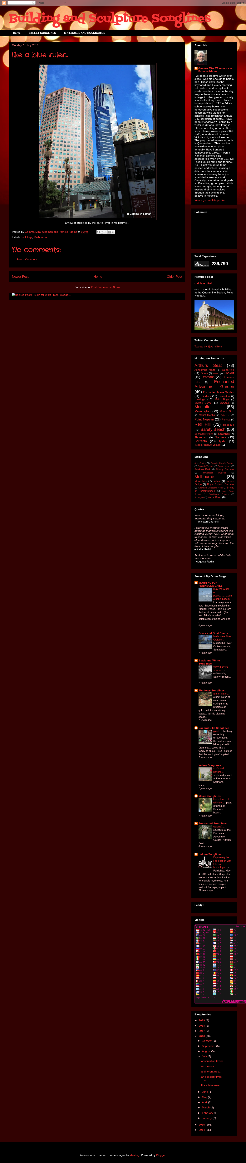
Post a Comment (27, 259)
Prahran (217, 481)
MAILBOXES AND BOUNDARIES (84, 32)
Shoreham (200, 437)
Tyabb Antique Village (207, 444)
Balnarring (228, 369)
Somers (220, 437)
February (208, 1112)
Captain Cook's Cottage (222, 463)
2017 (202, 1030)
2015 (202, 1124)
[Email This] (98, 232)
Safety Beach (213, 429)
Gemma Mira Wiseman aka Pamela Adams (215, 70)
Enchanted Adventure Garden (214, 384)
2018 (202, 1025)
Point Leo (225, 415)
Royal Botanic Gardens (220, 484)
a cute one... (208, 1066)
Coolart (229, 373)
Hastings (199, 399)
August (206, 1051)
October (207, 1040)
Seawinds (224, 433)
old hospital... (204, 283)
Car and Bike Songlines (214, 727)
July (205, 1056)
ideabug (135, 1155)
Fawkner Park (202, 469)
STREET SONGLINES (42, 32)
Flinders (206, 396)
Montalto (202, 406)
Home (17, 32)
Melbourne (40, 237)
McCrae (224, 402)
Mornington (202, 411)
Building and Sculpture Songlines (110, 18)
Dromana (207, 377)
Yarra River (214, 497)
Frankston (224, 396)
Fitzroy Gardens (225, 469)
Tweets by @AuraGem (208, 346)
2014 (202, 1129)
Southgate (199, 497)
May (205, 1097)
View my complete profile (209, 200)
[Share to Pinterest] (113, 232)
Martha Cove (202, 402)
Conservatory (224, 466)
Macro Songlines (210, 795)
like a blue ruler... (211, 1085)
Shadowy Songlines (212, 690)
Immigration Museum (214, 473)
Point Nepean (204, 419)
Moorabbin (201, 481)
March (206, 1107)
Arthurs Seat (208, 365)
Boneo (216, 373)
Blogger (160, 1155)
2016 (202, 1036)
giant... (217, 731)
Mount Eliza (227, 411)
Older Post (174, 276)
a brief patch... (221, 693)
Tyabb (222, 441)
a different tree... (211, 1071)
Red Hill (202, 424)
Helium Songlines (210, 854)
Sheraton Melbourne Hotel (210, 488)
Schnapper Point (203, 434)
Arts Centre (200, 463)
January (207, 1118)
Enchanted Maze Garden (218, 392)
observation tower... (213, 1060)
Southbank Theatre (219, 494)
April (205, 1102)
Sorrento (200, 441)
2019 (202, 1020)
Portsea (226, 419)
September (209, 1046)
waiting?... (219, 826)
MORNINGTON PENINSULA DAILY (210, 584)
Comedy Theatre (206, 466)
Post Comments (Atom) (105, 287)
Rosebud (228, 424)
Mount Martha (207, 415)
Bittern (204, 373)
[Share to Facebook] (109, 232)
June (205, 1091)
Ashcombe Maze (204, 369)
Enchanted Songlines (213, 823)
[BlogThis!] (102, 232)
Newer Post (20, 276)
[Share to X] (106, 232)
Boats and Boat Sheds (213, 633)
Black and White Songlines (209, 662)
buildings (27, 237)
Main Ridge (222, 399)
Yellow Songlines (210, 765)
